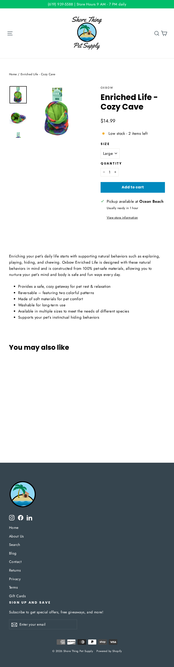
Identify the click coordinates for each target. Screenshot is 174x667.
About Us (16, 536)
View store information (122, 217)
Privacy (15, 579)
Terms (13, 587)
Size (105, 144)
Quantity (111, 163)
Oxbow (107, 88)
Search (14, 544)
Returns (15, 570)
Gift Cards (17, 596)
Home (13, 74)
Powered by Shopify (109, 651)
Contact (15, 561)
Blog (13, 553)
